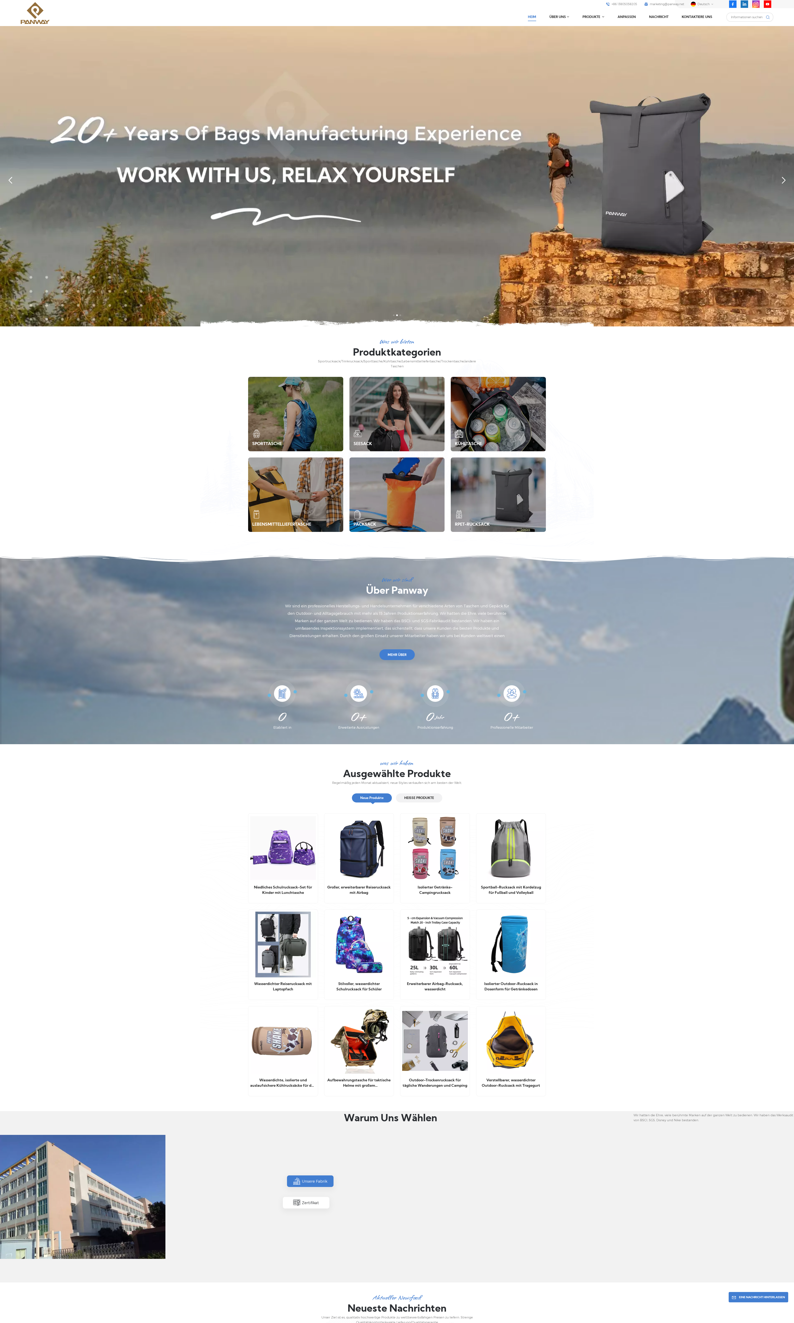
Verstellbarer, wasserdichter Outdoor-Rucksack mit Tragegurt (511, 1083)
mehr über (397, 655)
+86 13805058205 (624, 4)
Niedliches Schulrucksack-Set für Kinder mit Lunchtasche (283, 890)
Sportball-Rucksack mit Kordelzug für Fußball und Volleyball (511, 890)
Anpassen (627, 17)
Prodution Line (427, 1259)
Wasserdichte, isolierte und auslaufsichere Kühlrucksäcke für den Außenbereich (283, 1083)
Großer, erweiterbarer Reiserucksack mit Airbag (359, 890)
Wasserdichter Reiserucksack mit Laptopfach (283, 986)
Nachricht (658, 17)
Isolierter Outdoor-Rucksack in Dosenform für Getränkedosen (511, 986)
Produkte (591, 17)
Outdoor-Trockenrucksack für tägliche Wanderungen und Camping (435, 1083)
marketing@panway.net (667, 4)
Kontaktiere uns (697, 17)
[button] (394, 315)
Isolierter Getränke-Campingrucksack (435, 890)
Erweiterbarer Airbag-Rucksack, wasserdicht (435, 986)
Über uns (557, 17)
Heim (532, 17)
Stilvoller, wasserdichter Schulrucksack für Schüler (359, 986)
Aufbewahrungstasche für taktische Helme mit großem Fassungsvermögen (359, 1083)
